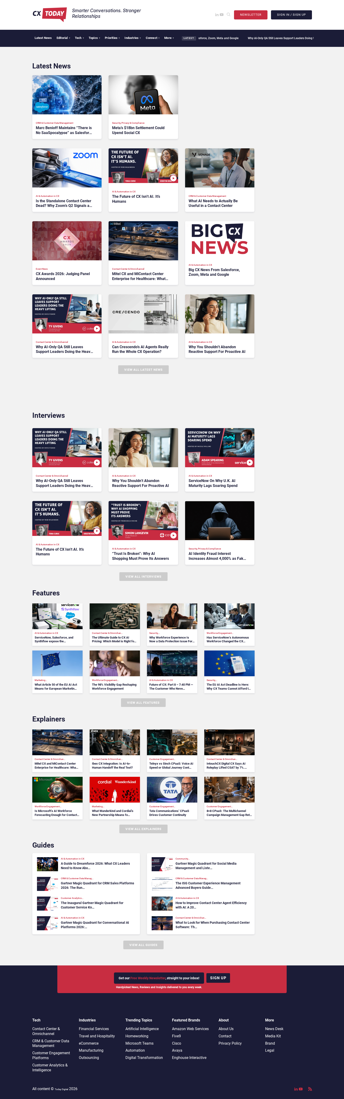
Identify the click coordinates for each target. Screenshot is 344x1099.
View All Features (143, 702)
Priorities (112, 38)
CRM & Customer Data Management (50, 1043)
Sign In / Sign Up (291, 14)
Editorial (63, 38)
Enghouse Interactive (189, 1057)
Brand (270, 1043)
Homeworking (136, 1036)
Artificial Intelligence (142, 1029)
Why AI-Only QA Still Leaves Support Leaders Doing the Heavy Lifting (256, 38)
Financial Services (94, 1029)
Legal (269, 1050)
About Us (226, 1029)
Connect (153, 38)
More (169, 38)
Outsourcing (89, 1057)
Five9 (176, 1036)
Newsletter (250, 14)
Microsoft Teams (139, 1043)
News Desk (274, 1029)
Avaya (177, 1050)
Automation (135, 1050)
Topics (94, 38)
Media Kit (273, 1036)
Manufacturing (91, 1050)
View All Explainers (143, 829)
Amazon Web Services (190, 1029)
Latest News (43, 38)
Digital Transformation (144, 1057)
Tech (79, 38)
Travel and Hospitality (97, 1036)
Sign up (218, 978)
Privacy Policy (230, 1043)
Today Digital (61, 1089)
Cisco (176, 1043)
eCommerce (89, 1043)
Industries (132, 38)
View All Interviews (143, 576)
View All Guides (143, 945)
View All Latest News (143, 369)
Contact (225, 1036)
